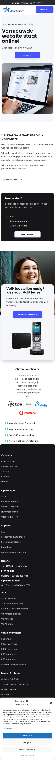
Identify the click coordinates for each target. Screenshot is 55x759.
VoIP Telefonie (8, 598)
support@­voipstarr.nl (15, 576)
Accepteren (27, 735)
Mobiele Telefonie (10, 679)
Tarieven (5, 471)
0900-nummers (9, 644)
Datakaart (6, 694)
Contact (5, 476)
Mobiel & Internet (10, 506)
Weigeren (27, 742)
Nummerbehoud (9, 511)
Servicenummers (9, 501)
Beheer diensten (9, 728)
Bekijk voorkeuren (27, 749)
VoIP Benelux (7, 624)
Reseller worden (9, 466)
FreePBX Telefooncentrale (14, 608)
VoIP (3, 496)
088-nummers (8, 654)
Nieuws (4, 481)
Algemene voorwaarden (13, 552)
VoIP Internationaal (11, 613)
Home (4, 24)
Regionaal (6, 638)
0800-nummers (9, 649)
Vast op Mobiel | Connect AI (15, 684)
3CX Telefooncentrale (12, 603)
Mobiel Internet (9, 689)
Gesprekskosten (9, 516)
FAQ (3, 531)
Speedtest (6, 547)
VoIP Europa (7, 618)
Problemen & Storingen (13, 536)
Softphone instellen (11, 542)
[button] (51, 703)
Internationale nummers (13, 664)
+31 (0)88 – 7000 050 (14, 566)
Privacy (24, 755)
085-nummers (8, 659)
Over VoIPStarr (8, 461)
